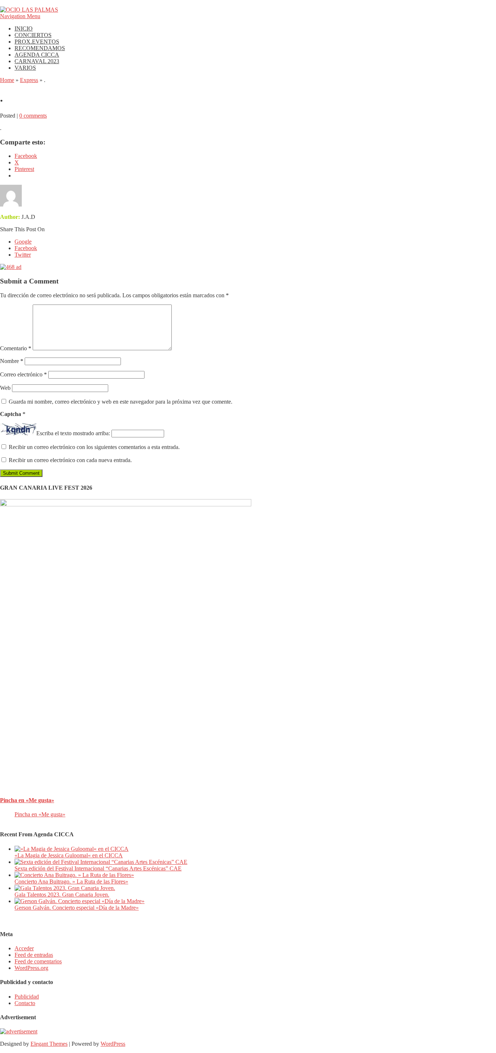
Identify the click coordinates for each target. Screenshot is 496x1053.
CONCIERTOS (33, 35)
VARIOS (25, 68)
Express (29, 80)
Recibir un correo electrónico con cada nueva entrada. (70, 460)
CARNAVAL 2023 (37, 61)
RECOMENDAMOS (40, 48)
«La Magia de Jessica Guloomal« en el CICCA (69, 855)
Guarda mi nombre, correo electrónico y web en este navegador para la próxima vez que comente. (120, 402)
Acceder (24, 948)
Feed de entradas (34, 955)
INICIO (24, 28)
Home (7, 80)
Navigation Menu (20, 16)
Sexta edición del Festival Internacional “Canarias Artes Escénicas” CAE (98, 868)
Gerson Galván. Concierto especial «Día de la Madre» (77, 908)
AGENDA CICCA (37, 55)
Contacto (25, 1003)
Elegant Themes (49, 1044)
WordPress (113, 1044)
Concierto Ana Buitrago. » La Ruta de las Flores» (71, 881)
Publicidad (27, 996)
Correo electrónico (23, 374)
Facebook (26, 248)
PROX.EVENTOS (37, 41)
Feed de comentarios (38, 961)
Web (5, 388)
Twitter (23, 255)
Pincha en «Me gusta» (27, 800)
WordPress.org (31, 968)
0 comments (33, 116)
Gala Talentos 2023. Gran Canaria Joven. (62, 894)
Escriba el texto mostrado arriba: (73, 433)
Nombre (11, 361)
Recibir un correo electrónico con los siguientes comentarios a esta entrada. (94, 447)
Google (23, 241)
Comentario (15, 348)
